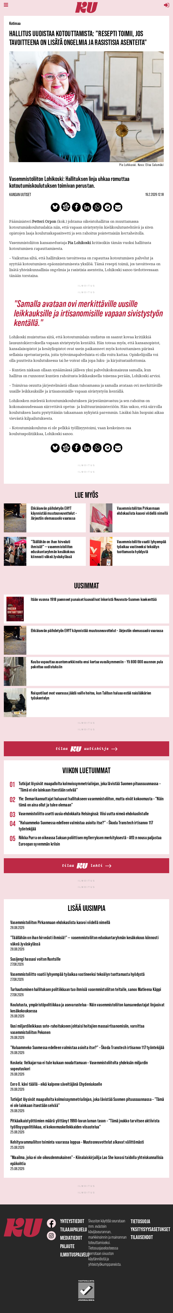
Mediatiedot (71, 1238)
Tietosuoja (140, 1221)
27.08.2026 (17, 964)
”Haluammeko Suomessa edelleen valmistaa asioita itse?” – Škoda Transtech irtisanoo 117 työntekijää (87, 1047)
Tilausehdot (142, 1237)
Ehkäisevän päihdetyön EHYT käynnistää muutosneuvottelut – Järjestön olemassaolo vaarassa (54, 513)
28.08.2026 (17, 927)
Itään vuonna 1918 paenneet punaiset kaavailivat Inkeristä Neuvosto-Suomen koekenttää (94, 599)
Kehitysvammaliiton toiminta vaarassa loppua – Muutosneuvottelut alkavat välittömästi (77, 1142)
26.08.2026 (17, 1016)
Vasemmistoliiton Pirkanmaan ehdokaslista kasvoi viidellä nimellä (142, 511)
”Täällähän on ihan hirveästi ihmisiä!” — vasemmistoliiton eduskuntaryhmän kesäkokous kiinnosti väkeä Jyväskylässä (53, 549)
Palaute (67, 1246)
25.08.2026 (17, 1132)
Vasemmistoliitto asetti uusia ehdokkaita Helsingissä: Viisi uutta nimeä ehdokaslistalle (84, 813)
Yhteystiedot (72, 1221)
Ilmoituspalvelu (74, 1254)
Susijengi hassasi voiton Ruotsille (35, 959)
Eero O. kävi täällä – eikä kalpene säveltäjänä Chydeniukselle (56, 1084)
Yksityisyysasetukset (150, 1229)
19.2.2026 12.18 (154, 194)
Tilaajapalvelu (73, 1229)
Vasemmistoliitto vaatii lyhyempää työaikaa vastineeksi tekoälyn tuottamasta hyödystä (141, 546)
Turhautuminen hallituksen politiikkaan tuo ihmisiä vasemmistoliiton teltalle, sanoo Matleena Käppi (85, 989)
